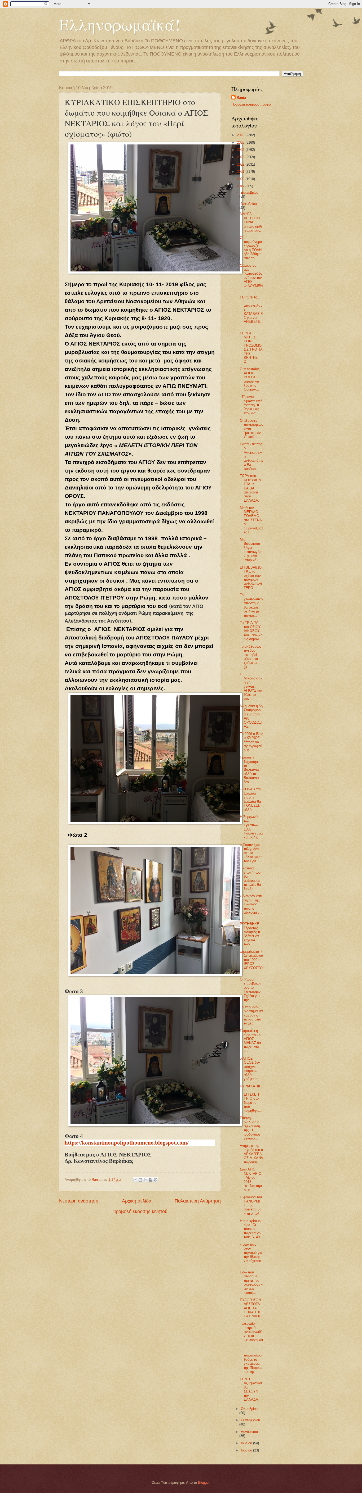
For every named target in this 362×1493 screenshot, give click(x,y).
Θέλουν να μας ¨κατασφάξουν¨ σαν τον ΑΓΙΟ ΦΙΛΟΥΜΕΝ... (251, 278)
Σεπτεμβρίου (250, 1420)
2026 (241, 135)
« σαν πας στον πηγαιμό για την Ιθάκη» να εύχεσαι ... (251, 1254)
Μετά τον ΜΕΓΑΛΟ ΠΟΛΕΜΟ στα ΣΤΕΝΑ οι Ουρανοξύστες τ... (251, 520)
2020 (241, 179)
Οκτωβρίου (249, 1409)
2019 (241, 186)
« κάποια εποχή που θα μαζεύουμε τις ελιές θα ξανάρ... (250, 878)
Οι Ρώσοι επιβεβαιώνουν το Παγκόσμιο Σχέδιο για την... (250, 989)
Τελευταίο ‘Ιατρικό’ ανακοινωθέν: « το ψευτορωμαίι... (251, 1334)
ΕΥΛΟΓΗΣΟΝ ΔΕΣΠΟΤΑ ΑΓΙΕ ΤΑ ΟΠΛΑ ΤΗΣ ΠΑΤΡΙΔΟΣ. (251, 1308)
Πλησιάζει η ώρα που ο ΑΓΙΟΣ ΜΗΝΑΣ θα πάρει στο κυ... (250, 1041)
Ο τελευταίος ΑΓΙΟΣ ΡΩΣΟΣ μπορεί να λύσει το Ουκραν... (249, 379)
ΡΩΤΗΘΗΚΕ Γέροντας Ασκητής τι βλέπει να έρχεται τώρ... (250, 934)
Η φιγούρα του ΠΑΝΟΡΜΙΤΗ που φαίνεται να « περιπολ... (251, 1205)
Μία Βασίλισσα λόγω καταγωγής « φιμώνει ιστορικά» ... (251, 550)
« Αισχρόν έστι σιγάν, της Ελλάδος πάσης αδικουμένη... (251, 906)
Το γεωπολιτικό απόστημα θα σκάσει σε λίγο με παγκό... (251, 605)
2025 (241, 142)
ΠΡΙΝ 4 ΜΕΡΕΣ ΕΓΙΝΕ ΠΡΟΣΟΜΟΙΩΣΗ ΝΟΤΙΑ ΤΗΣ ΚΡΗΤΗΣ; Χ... (251, 347)
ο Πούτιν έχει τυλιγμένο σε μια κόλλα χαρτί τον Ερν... (251, 853)
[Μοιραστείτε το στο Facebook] (150, 1179)
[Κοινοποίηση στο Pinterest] (155, 1179)
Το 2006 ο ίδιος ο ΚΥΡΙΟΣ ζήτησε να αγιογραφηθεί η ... (251, 742)
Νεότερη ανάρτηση (78, 1201)
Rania (241, 97)
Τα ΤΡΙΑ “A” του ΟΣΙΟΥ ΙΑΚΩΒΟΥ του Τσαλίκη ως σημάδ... (251, 631)
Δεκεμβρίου (249, 192)
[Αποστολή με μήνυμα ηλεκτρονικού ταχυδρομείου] (135, 1179)
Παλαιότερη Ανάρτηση (198, 1201)
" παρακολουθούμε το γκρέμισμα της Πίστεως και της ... (251, 1361)
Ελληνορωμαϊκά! (119, 24)
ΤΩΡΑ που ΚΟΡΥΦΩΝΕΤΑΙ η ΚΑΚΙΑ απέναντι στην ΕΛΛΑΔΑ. (250, 488)
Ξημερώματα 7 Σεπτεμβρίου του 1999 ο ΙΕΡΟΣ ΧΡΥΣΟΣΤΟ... (251, 962)
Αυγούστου (249, 1432)
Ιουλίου (247, 1443)
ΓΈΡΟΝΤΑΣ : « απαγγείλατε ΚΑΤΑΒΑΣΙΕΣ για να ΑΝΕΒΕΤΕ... (251, 311)
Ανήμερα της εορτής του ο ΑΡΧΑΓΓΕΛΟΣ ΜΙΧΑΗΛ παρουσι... (251, 1154)
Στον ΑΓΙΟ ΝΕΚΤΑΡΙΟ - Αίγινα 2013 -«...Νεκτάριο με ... (251, 1179)
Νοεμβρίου (249, 204)
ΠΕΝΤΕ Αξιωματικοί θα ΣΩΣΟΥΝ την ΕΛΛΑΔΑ (251, 1389)
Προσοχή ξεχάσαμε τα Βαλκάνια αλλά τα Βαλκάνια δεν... (249, 769)
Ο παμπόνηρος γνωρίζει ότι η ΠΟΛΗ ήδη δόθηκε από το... (251, 248)
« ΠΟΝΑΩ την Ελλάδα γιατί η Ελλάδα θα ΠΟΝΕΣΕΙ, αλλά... (250, 799)
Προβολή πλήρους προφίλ (251, 104)
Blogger (203, 1483)
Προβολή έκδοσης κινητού (139, 1211)
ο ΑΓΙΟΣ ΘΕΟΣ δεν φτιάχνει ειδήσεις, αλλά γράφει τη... (251, 1068)
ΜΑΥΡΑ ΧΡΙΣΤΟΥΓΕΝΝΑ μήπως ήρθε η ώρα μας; (251, 222)
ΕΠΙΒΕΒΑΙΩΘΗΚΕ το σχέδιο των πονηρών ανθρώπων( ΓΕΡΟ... (251, 577)
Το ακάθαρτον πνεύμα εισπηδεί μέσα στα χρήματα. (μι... (251, 657)
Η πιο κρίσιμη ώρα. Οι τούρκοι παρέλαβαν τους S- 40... (251, 1229)
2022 (241, 164)
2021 (241, 172)
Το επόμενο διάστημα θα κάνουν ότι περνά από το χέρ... (251, 1015)
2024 (241, 150)
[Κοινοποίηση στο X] (145, 1179)
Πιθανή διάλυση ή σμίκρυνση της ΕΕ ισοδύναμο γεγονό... (250, 1128)
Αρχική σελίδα (136, 1201)
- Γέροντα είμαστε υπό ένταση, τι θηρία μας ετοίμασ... (251, 405)
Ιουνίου (247, 1450)
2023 (241, 157)
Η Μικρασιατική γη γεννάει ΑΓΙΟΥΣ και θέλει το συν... (251, 686)
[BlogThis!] (140, 1179)
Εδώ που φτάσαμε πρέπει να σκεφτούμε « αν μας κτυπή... (251, 1282)
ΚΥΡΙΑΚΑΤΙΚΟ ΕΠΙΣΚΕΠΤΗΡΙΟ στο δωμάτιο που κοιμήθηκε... (251, 1098)
